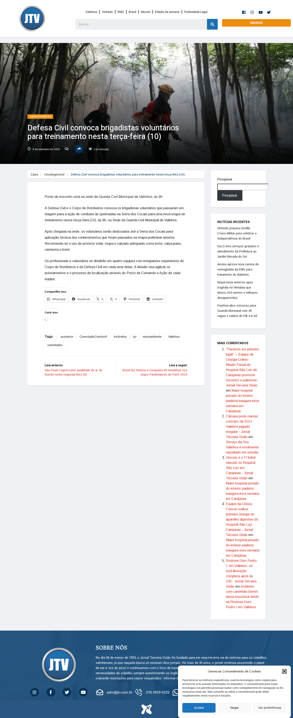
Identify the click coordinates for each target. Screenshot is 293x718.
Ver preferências (269, 708)
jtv (134, 336)
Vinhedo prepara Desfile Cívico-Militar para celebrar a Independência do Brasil (237, 233)
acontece (67, 336)
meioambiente (152, 336)
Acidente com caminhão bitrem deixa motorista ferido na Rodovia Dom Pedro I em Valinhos (242, 597)
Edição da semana (167, 12)
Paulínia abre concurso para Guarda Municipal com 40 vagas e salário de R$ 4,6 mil (237, 311)
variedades (55, 345)
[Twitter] (269, 12)
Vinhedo (107, 12)
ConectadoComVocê (93, 336)
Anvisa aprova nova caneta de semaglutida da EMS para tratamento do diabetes (238, 269)
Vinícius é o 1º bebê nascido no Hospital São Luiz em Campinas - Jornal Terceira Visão (241, 468)
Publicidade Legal (195, 12)
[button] (284, 671)
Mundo (145, 12)
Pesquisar (224, 179)
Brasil (132, 12)
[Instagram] (252, 12)
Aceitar (199, 708)
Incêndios (120, 336)
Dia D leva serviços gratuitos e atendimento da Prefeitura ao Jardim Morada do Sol (238, 251)
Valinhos (91, 12)
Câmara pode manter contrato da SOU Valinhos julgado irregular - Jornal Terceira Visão (242, 426)
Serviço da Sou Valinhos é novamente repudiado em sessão (242, 447)
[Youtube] (260, 12)
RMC (121, 12)
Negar (234, 708)
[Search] (212, 24)
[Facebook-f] (244, 12)
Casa (34, 174)
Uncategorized (40, 116)
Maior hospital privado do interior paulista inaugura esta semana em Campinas (242, 401)
